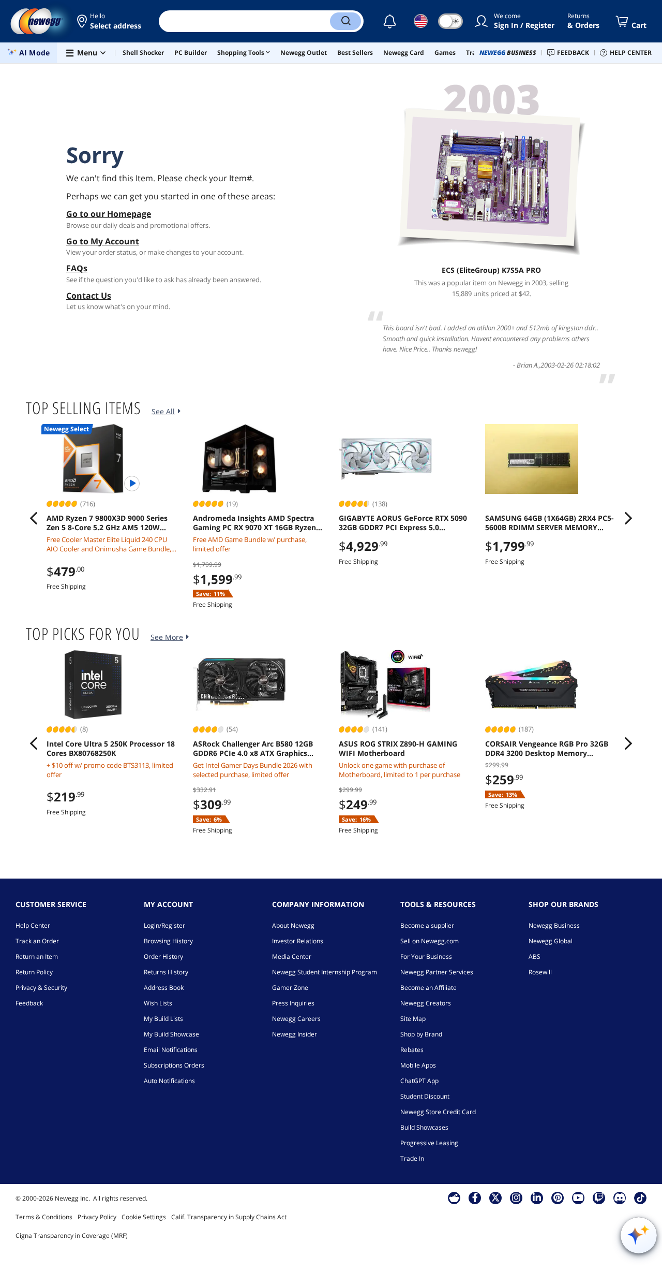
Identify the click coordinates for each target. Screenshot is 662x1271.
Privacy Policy (97, 1216)
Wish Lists (158, 1003)
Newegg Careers (296, 1018)
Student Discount (424, 1096)
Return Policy (34, 972)
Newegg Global (551, 941)
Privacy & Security (41, 987)
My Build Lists (163, 1018)
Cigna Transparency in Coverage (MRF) (72, 1235)
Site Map (413, 1018)
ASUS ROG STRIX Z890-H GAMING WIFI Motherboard (398, 748)
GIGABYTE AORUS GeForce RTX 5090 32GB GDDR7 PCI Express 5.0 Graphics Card (403, 523)
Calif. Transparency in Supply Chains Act (229, 1216)
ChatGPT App (419, 1080)
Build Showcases (424, 1127)
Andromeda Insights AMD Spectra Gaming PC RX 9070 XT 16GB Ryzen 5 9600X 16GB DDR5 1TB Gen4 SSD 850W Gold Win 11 (257, 523)
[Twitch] (599, 1197)
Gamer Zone (290, 987)
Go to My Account (102, 241)
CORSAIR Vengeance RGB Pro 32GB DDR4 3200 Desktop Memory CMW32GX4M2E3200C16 (546, 748)
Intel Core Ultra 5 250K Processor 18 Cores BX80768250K (111, 748)
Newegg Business (554, 925)
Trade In (412, 1158)
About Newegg (293, 925)
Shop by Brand (421, 1034)
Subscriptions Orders (174, 1065)
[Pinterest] (557, 1197)
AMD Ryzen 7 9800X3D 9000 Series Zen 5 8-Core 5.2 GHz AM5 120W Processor (107, 523)
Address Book (164, 987)
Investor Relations (297, 941)
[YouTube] (578, 1197)
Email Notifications (171, 1049)
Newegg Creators (425, 1003)
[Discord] (620, 1197)
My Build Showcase (171, 1034)
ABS (534, 956)
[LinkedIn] (537, 1197)
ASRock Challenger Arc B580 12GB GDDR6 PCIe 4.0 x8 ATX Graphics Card (253, 748)
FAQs (76, 268)
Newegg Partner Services (436, 972)
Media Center (291, 956)
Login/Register (164, 925)
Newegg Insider (294, 1034)
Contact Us (88, 295)
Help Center (33, 925)
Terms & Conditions (44, 1216)
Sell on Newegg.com (429, 941)
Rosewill (540, 972)
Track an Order (37, 941)
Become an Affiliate (428, 987)
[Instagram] (516, 1197)
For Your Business (426, 956)
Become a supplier (427, 925)
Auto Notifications (169, 1080)
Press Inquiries (293, 1003)
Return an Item (37, 956)
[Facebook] (475, 1197)
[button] (110, 21)
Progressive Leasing (429, 1142)
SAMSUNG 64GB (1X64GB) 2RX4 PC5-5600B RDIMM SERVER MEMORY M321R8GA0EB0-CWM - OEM (549, 523)
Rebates (412, 1049)
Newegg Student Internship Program (324, 972)
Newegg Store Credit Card (438, 1111)
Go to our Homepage (108, 214)
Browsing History (168, 941)
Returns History (166, 972)
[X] (495, 1197)
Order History (163, 956)
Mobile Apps (418, 1065)
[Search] (345, 21)
